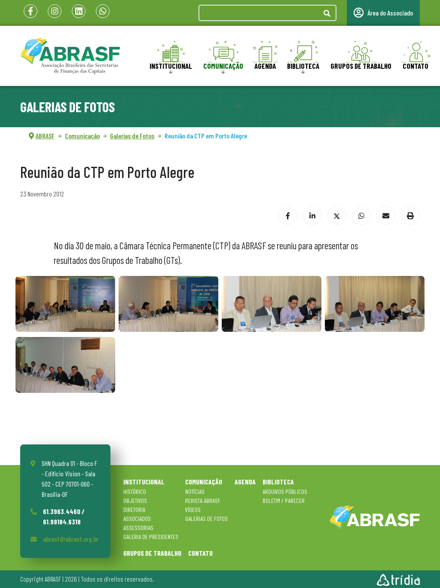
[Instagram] (54, 11)
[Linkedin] (79, 11)
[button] (65, 304)
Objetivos (135, 500)
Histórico (134, 491)
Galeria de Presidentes (150, 536)
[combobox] (259, 13)
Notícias (195, 491)
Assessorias (138, 527)
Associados (137, 518)
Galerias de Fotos (206, 518)
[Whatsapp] (103, 11)
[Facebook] (30, 11)
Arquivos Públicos (285, 491)
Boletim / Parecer (284, 500)
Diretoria (134, 509)
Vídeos (193, 509)
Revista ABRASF (202, 500)
